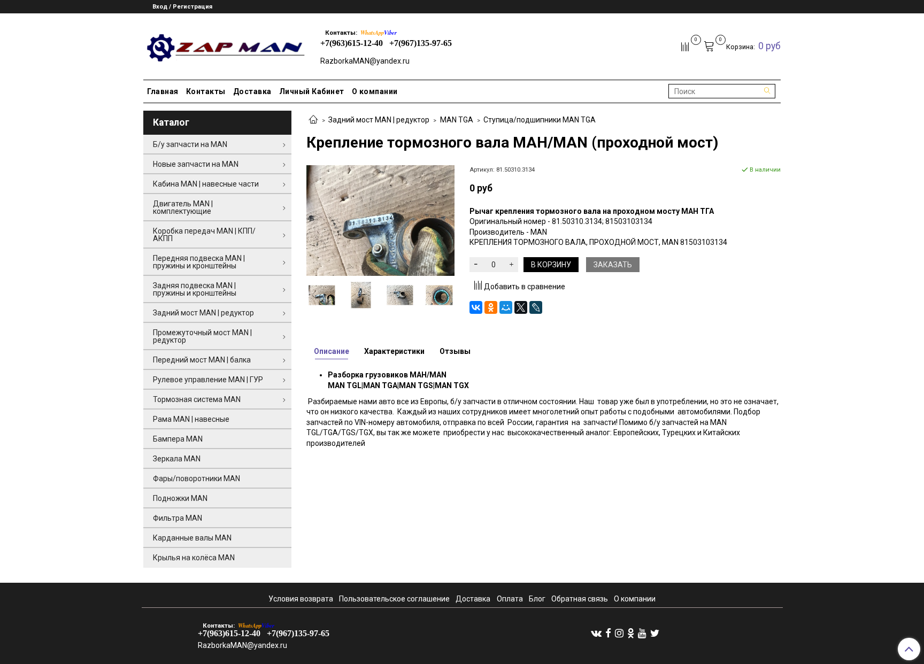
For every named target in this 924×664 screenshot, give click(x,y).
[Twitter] (654, 633)
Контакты (206, 91)
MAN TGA (456, 119)
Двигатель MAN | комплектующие (183, 207)
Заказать (613, 264)
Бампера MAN (178, 439)
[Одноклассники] (490, 307)
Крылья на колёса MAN (194, 557)
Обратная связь (579, 598)
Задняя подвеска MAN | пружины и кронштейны (194, 289)
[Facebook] (608, 633)
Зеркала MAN (177, 458)
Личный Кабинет (311, 91)
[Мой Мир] (505, 307)
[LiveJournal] (535, 307)
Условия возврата (300, 598)
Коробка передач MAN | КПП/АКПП (204, 235)
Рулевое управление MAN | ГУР (208, 379)
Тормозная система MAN (197, 399)
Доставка (252, 91)
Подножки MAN (180, 498)
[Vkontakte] (596, 633)
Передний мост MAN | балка (202, 360)
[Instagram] (619, 633)
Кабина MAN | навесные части (206, 184)
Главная (163, 91)
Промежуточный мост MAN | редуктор (202, 336)
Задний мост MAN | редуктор (378, 119)
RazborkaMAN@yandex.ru (365, 61)
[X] (520, 307)
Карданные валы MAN (192, 538)
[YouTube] (642, 633)
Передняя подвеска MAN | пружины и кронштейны (199, 262)
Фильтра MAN (177, 518)
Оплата (510, 598)
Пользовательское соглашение (394, 598)
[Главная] (313, 120)
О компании (375, 91)
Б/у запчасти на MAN (190, 144)
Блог (537, 598)
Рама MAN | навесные (191, 419)
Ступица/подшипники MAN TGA (539, 119)
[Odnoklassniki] (630, 633)
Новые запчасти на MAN (195, 164)
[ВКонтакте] (475, 307)
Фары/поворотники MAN (196, 478)
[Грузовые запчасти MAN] (224, 44)
